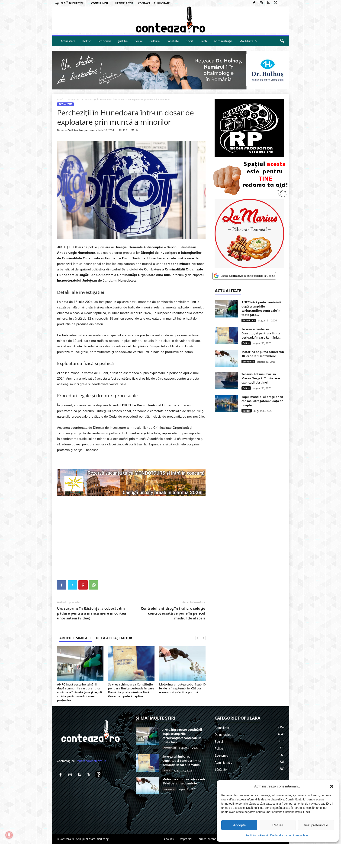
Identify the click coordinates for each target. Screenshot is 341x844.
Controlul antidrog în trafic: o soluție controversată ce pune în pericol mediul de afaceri (173, 613)
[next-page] (203, 637)
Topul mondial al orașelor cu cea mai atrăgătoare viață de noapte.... (262, 401)
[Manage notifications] (9, 835)
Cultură (154, 41)
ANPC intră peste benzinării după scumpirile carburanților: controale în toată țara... (261, 308)
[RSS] (268, 3)
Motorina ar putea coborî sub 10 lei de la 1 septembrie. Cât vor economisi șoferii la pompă (182, 688)
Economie (104, 41)
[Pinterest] (83, 585)
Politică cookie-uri (256, 835)
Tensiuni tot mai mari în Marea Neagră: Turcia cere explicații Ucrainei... (260, 378)
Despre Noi (185, 839)
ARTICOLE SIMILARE (75, 638)
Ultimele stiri (124, 3)
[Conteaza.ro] (170, 19)
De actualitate (224, 734)
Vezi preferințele (316, 825)
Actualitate (68, 41)
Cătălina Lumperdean (81, 130)
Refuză (277, 825)
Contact (144, 3)
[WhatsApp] (93, 585)
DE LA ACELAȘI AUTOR (114, 638)
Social (138, 41)
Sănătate (173, 41)
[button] (331, 786)
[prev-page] (197, 637)
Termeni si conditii (208, 839)
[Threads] (283, 3)
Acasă (60, 99)
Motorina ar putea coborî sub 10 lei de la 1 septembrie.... (262, 354)
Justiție (123, 41)
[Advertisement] (131, 533)
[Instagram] (261, 3)
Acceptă (239, 825)
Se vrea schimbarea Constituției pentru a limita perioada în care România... (261, 333)
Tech (203, 41)
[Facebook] (254, 3)
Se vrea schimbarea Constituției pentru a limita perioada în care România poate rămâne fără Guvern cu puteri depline (131, 690)
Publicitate (162, 3)
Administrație (223, 41)
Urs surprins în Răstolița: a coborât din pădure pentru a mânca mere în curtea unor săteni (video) (91, 613)
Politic (86, 41)
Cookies (169, 839)
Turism (247, 410)
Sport (189, 41)
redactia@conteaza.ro (91, 761)
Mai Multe (246, 41)
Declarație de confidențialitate (289, 835)
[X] (275, 3)
